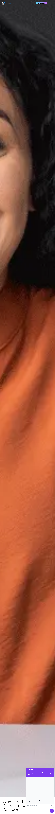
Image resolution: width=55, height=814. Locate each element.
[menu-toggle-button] (51, 3)
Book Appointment (41, 3)
